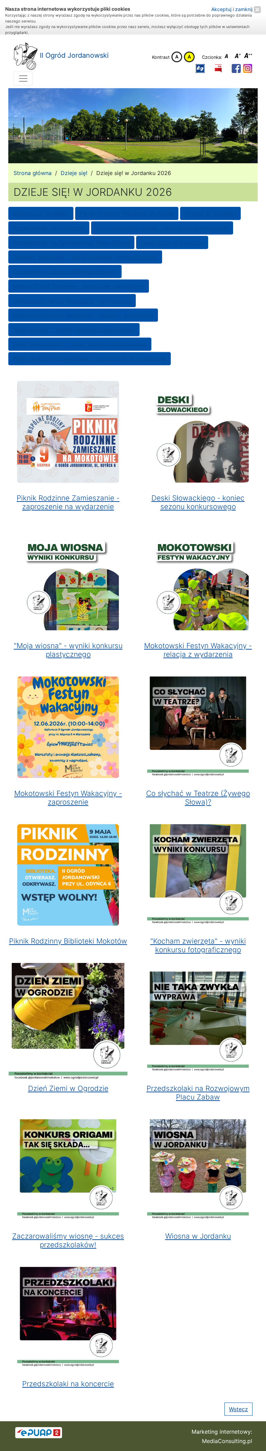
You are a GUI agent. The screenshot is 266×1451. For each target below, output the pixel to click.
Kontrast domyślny (176, 57)
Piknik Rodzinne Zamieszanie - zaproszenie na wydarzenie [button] (89, 358)
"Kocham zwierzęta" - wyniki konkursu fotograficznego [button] (85, 257)
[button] (200, 68)
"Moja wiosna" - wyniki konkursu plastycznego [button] (74, 329)
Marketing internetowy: (222, 1431)
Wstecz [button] (238, 1409)
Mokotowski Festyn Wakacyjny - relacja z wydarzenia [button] (83, 315)
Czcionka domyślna (228, 57)
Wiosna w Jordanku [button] (210, 213)
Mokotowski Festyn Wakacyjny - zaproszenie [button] (72, 300)
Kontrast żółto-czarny (189, 57)
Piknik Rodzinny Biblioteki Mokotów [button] (127, 213)
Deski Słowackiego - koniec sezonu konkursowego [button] (80, 344)
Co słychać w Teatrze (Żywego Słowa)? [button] (65, 271)
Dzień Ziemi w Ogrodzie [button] (172, 242)
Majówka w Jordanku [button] (41, 213)
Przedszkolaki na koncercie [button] (49, 227)
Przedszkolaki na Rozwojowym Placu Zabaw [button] (71, 242)
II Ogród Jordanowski (73, 55)
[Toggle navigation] (23, 78)
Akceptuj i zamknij (232, 9)
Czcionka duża (248, 57)
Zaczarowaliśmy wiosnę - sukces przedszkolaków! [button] (162, 227)
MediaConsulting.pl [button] (227, 1441)
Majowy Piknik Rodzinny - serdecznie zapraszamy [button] (78, 286)
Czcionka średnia (238, 57)
